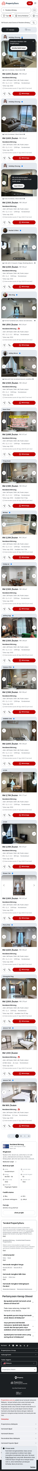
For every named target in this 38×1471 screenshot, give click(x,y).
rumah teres (30, 1231)
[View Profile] (19, 37)
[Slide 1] (14, 65)
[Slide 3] (17, 65)
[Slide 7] (23, 65)
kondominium (7, 1232)
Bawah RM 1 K (18, 1267)
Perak (9, 1258)
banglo (26, 1232)
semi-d (21, 1232)
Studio (5, 1277)
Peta (29, 30)
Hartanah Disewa (7, 1434)
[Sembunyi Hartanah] (29, 108)
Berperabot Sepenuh (9, 1289)
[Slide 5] (20, 65)
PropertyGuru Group (8, 1350)
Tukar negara (6, 1360)
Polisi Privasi (9, 1457)
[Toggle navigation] (35, 3)
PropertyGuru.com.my (8, 1400)
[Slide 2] (15, 65)
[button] (10, 1162)
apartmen (15, 1232)
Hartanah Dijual (6, 1429)
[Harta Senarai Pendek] (33, 108)
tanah (5, 1234)
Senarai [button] (11, 30)
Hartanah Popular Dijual (9, 1443)
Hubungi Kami (6, 1355)
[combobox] (18, 10)
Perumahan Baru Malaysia (10, 1438)
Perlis (4, 1258)
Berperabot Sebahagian (24, 1289)
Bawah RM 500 (7, 1267)
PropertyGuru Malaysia (9, 1424)
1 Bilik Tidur (12, 1277)
